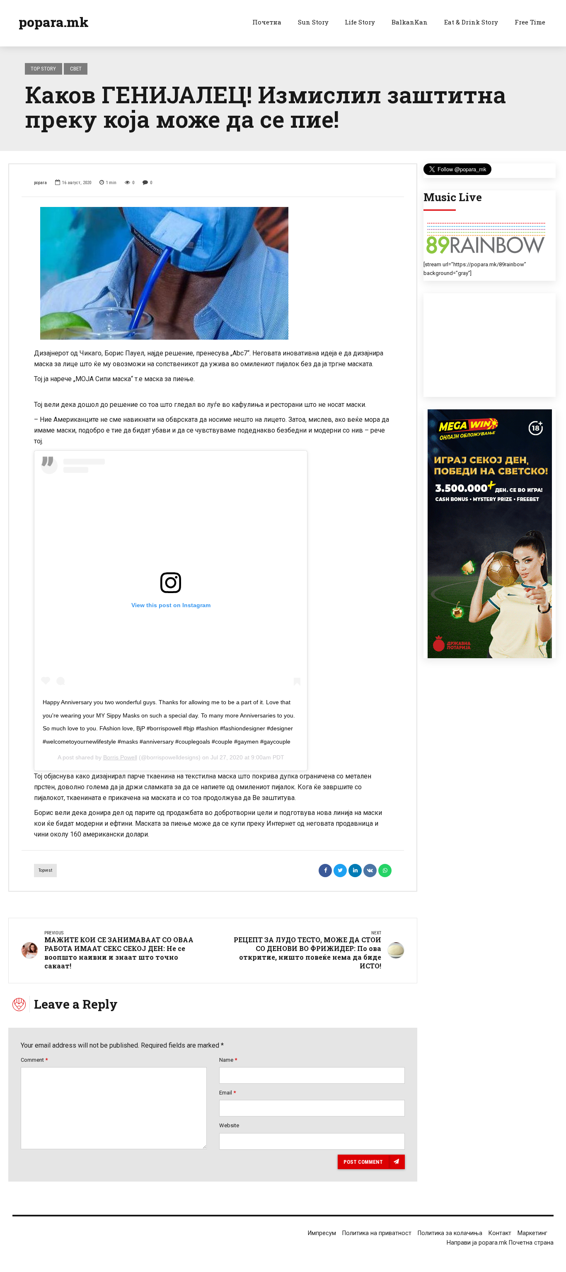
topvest (45, 870)
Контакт (500, 1233)
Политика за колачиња (450, 1233)
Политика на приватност (376, 1233)
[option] (212, 273)
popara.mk (54, 22)
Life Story (360, 22)
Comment (34, 1060)
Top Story (43, 69)
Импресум (322, 1233)
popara (40, 182)
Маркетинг (532, 1233)
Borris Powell (120, 757)
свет (76, 69)
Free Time (530, 22)
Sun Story (313, 22)
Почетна (266, 22)
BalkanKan (410, 22)
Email (227, 1093)
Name (228, 1060)
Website (229, 1125)
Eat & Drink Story (471, 22)
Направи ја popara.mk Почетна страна (500, 1242)
